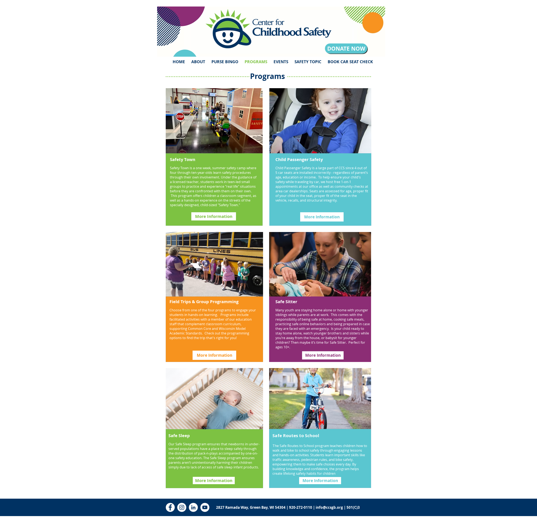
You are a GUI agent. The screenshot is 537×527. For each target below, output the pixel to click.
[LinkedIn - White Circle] (193, 507)
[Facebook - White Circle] (170, 507)
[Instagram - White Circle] (181, 507)
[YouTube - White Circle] (204, 507)
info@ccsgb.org (329, 507)
